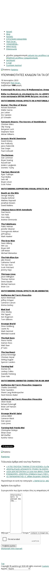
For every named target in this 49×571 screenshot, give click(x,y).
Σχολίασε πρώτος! (14, 65)
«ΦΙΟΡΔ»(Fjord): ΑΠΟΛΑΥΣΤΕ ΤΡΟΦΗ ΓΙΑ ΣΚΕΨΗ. (27, 469)
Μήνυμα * (5, 533)
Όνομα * (26, 533)
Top (2, 563)
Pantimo (14, 69)
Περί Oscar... (15, 83)
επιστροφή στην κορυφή (11, 548)
